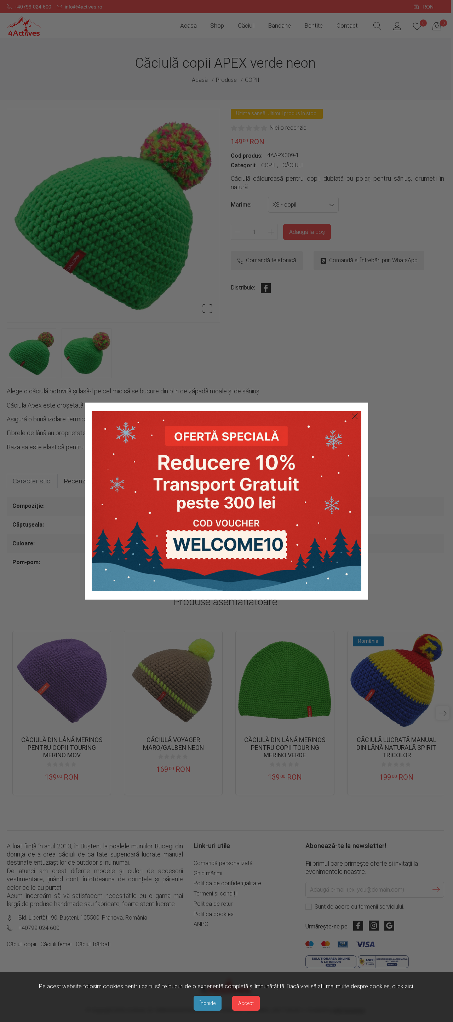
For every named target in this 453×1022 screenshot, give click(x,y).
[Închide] (354, 415)
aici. (409, 986)
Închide (208, 1003)
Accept (246, 1003)
